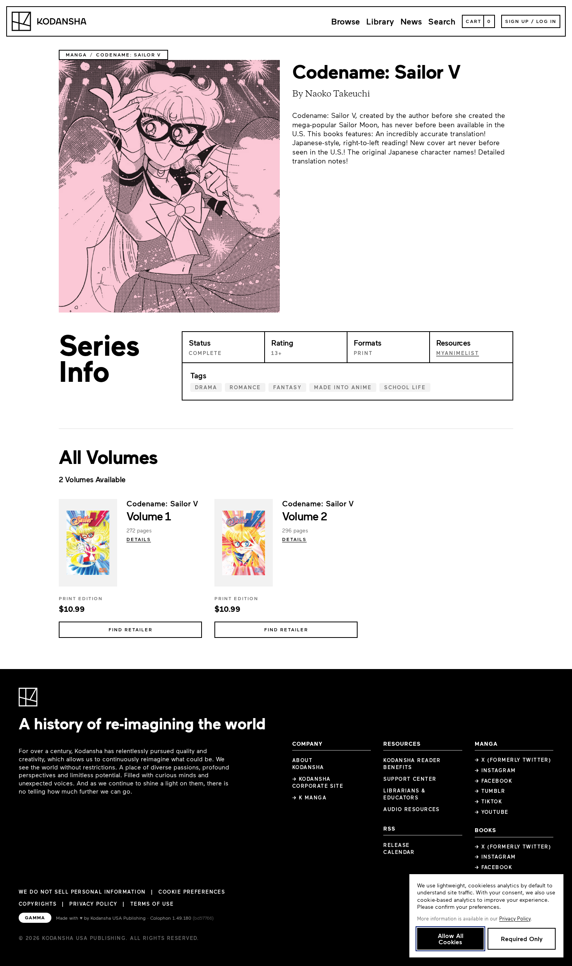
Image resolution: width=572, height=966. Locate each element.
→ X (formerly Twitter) (513, 760)
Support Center (409, 779)
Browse (345, 21)
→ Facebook (493, 781)
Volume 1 (148, 516)
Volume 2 (304, 516)
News (411, 21)
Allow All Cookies (450, 938)
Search (442, 21)
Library (380, 21)
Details (138, 539)
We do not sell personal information (82, 892)
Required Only (521, 938)
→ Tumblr (490, 791)
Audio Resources (411, 809)
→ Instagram (495, 770)
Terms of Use (152, 904)
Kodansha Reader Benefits (412, 763)
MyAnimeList (457, 353)
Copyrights (37, 904)
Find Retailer (131, 629)
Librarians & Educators (404, 794)
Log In (546, 21)
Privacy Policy (93, 904)
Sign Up (517, 21)
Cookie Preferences (191, 892)
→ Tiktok (488, 801)
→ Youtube (492, 812)
